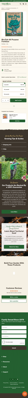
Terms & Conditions (14, 382)
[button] (5, 46)
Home (3, 8)
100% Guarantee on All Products (19, 0)
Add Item (17, 121)
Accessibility (21, 382)
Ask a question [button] (14, 301)
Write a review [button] (14, 297)
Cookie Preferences (14, 384)
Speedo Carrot (13, 115)
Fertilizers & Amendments (11, 8)
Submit (14, 348)
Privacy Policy (6, 382)
